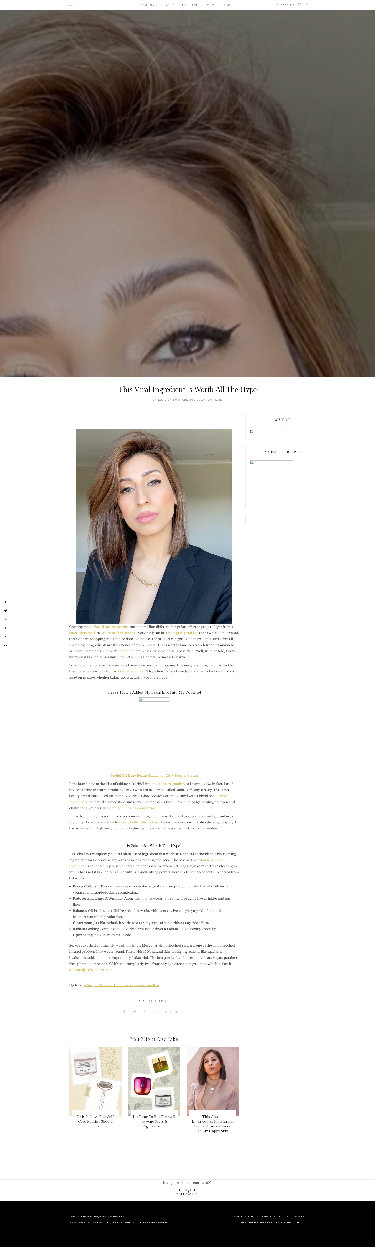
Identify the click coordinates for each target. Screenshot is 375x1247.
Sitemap (298, 1216)
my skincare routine (168, 784)
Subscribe (285, 5)
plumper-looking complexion (132, 808)
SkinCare (214, 400)
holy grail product (182, 633)
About (229, 5)
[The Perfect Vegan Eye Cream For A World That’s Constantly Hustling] (213, 1081)
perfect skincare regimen (109, 627)
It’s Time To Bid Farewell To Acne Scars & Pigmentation (95, 1122)
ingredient (126, 651)
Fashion (147, 5)
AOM (71, 5)
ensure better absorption (138, 822)
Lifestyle (191, 5)
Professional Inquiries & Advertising (102, 1216)
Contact (268, 1216)
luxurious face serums (118, 633)
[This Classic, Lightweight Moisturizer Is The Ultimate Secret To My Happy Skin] (154, 1081)
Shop (212, 5)
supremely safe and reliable (90, 970)
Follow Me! (187, 1194)
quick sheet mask (82, 633)
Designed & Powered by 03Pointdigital (272, 1222)
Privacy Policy (246, 1216)
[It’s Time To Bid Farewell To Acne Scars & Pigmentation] (95, 1081)
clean (201, 400)
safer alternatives (131, 671)
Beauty (168, 5)
